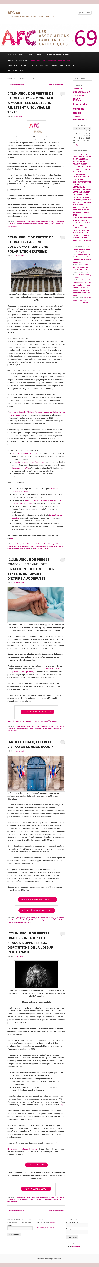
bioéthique (77, 88)
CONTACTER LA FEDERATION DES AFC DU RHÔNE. (81, 267)
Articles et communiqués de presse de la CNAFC (32, 224)
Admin (51, 1228)
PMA (77, 99)
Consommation (81, 91)
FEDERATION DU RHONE (22, 548)
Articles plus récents (57, 84)
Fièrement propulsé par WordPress (49, 1258)
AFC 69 (13, 12)
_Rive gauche (20, 221)
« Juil (76, 145)
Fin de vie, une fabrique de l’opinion (23, 1148)
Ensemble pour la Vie (20, 468)
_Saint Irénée (30, 221)
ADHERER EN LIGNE (16, 70)
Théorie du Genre (80, 119)
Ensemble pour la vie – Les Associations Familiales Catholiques (32, 721)
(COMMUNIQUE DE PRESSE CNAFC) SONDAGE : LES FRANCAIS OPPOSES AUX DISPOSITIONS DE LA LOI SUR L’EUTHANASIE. (30, 942)
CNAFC (52, 224)
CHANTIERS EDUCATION (17, 60)
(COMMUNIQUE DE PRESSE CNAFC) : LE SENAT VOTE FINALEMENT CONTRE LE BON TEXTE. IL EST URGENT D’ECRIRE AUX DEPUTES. (31, 568)
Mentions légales (42, 1228)
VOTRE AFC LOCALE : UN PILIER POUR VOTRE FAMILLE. (50, 55)
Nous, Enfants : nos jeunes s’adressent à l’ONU (82, 300)
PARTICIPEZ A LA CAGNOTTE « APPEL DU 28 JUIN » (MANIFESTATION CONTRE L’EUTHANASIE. (82, 182)
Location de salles (79, 95)
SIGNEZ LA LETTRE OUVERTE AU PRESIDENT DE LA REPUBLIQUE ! (82, 192)
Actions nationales (21, 546)
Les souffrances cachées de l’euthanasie (28, 462)
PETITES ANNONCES (40, 65)
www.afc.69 (76, 1246)
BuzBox (52, 1222)
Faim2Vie (59, 506)
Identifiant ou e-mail (72, 1222)
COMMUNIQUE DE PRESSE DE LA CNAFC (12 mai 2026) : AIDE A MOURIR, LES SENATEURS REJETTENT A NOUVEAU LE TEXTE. (30, 102)
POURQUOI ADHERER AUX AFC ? (65, 65)
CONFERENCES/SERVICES (18, 65)
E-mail (10, 1225)
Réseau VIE (76, 116)
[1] (62, 1104)
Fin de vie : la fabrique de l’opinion (25, 453)
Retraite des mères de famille (80, 109)
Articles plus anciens (15, 84)
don (11, 538)
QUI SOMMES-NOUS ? (16, 55)
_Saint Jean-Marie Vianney (45, 221)
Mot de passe (70, 1229)
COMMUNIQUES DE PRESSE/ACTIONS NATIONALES (50, 60)
